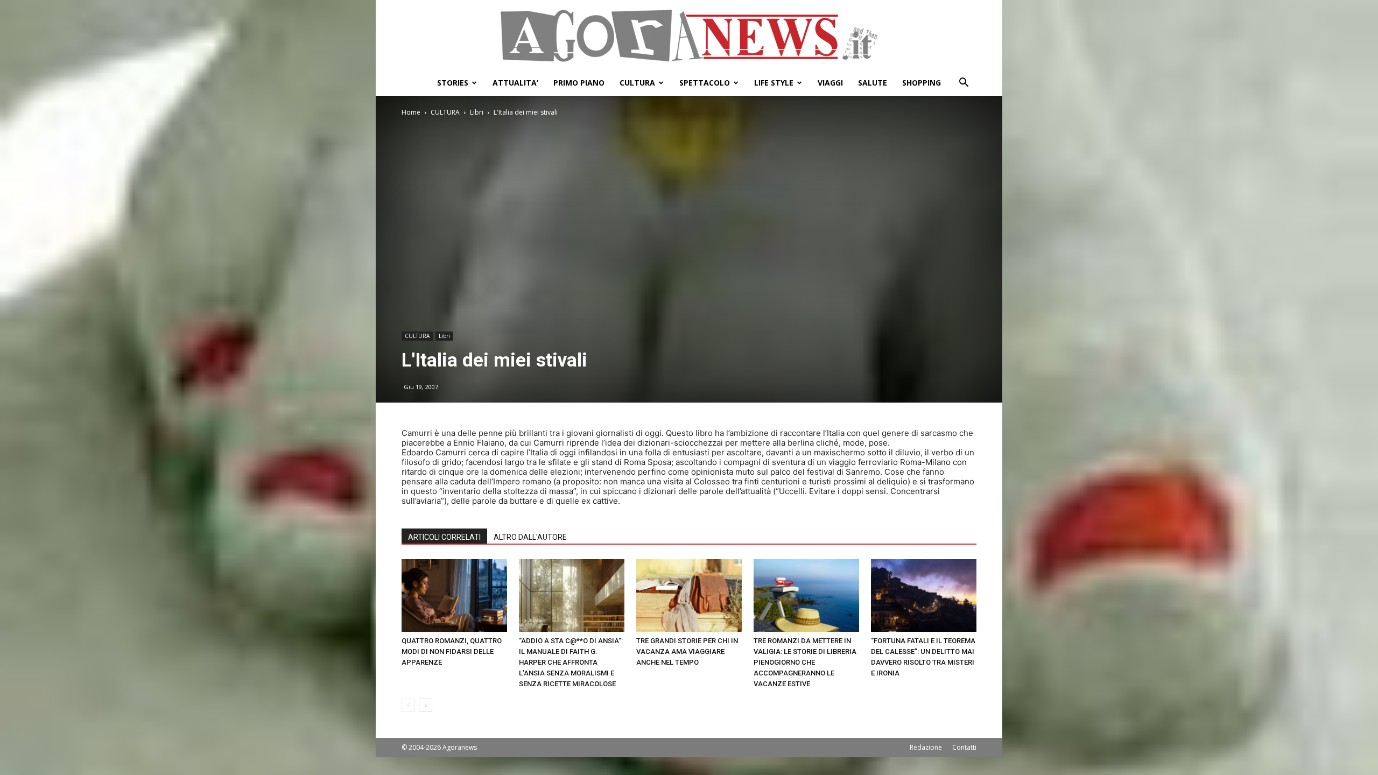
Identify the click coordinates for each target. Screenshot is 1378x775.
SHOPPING (921, 83)
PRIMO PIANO (578, 83)
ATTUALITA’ (515, 83)
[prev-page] (408, 705)
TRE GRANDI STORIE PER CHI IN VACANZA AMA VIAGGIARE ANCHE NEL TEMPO (687, 651)
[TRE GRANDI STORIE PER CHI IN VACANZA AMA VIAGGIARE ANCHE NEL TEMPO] (689, 595)
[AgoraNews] (689, 36)
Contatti (964, 747)
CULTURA (637, 83)
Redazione (926, 747)
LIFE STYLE (773, 83)
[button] (963, 84)
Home (411, 112)
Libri (476, 112)
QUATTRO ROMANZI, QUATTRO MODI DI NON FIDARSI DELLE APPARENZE (452, 651)
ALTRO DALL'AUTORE (530, 537)
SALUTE (872, 83)
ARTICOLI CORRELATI (444, 537)
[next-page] (425, 705)
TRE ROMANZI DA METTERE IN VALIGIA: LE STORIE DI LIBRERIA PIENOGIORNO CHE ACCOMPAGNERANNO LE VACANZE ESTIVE (805, 662)
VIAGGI (830, 83)
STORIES (452, 83)
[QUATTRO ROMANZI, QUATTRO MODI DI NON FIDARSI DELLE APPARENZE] (454, 595)
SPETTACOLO (704, 83)
